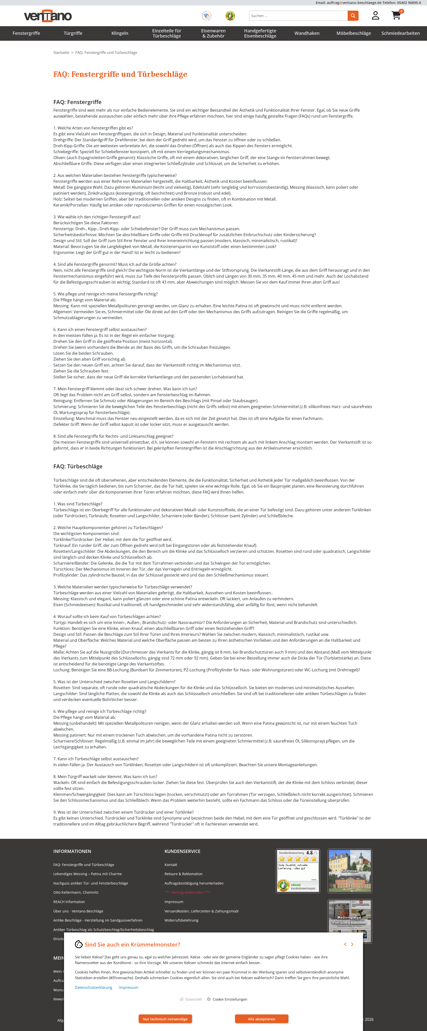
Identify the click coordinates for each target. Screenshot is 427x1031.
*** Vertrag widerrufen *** (187, 892)
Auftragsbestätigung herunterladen (194, 883)
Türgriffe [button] (73, 33)
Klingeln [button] (119, 33)
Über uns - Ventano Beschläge (78, 911)
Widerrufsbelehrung (181, 920)
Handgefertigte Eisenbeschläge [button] (260, 33)
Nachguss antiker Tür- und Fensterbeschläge (90, 883)
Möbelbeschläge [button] (354, 33)
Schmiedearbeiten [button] (401, 33)
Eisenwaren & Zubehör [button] (213, 33)
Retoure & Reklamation (184, 873)
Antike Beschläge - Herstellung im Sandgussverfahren (98, 920)
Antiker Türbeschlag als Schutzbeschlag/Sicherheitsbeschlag (103, 929)
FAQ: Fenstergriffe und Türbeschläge (83, 864)
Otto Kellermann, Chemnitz (76, 892)
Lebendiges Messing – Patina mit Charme (87, 873)
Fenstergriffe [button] (26, 33)
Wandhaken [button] (307, 33)
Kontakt (171, 864)
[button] (375, 15)
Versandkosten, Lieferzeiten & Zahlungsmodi (202, 911)
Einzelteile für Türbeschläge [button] (166, 33)
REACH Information (69, 901)
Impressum (174, 901)
